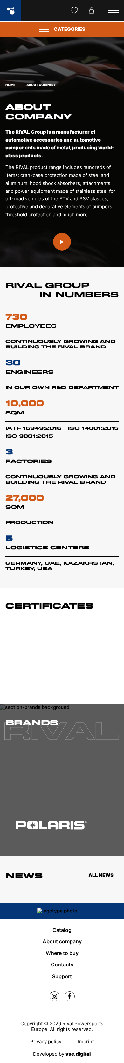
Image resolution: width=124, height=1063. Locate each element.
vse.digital (78, 1054)
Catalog (62, 930)
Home (10, 85)
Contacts (62, 965)
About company (62, 942)
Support (62, 976)
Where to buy (62, 953)
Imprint (86, 1042)
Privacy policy (45, 1042)
